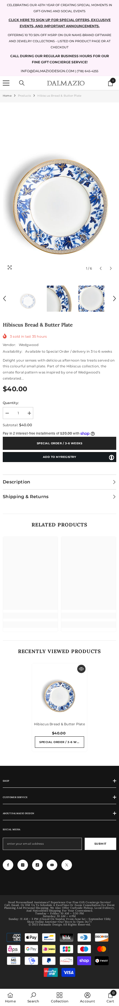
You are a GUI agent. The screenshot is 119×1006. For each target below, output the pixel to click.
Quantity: (11, 403)
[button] (100, 268)
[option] (59, 189)
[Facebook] (8, 865)
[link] (30, 616)
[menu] (6, 83)
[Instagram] (22, 865)
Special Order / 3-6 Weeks (59, 443)
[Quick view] (81, 669)
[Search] (22, 83)
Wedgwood (29, 345)
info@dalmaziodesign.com (47, 71)
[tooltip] (111, 457)
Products (24, 95)
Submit (100, 844)
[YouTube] (52, 865)
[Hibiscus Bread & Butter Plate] (59, 690)
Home (7, 95)
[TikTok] (37, 865)
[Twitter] (66, 865)
